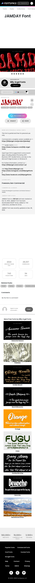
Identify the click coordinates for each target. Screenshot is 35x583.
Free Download (19, 116)
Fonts (5, 9)
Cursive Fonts (25, 552)
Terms (7, 566)
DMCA (17, 566)
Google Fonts (9, 557)
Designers (29, 537)
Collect (13, 121)
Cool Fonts (9, 552)
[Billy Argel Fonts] (5, 83)
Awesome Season (17, 341)
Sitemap (27, 566)
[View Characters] (32, 100)
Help (6, 561)
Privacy (27, 561)
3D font (15, 199)
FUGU (17, 451)
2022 (9, 262)
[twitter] (17, 573)
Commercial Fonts (23, 547)
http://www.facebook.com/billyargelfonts (16, 175)
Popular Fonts (10, 547)
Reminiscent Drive (17, 517)
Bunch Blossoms (17, 407)
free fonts (6, 537)
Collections (21, 9)
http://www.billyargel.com (14, 169)
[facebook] (11, 573)
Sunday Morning (17, 473)
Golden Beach (17, 385)
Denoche (17, 495)
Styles (12, 9)
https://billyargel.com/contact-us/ (14, 165)
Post (29, 309)
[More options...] (32, 104)
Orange (17, 429)
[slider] (18, 92)
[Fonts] (9, 3)
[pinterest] (24, 573)
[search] (23, 3)
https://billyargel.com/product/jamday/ (16, 141)
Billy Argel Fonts (18, 82)
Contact (15, 85)
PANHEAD (17, 363)
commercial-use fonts (17, 538)
